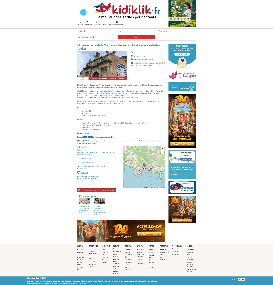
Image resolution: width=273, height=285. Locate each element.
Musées (151, 252)
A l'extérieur (175, 251)
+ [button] (162, 148)
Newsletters (88, 24)
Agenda (80, 24)
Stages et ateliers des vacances (140, 254)
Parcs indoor (117, 251)
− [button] (162, 152)
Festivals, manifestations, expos (93, 254)
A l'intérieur (175, 254)
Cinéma (91, 249)
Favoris (104, 24)
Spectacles (93, 246)
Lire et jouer (92, 261)
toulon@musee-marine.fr (89, 162)
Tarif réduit (85, 113)
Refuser (241, 279)
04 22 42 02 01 (88, 137)
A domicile (175, 249)
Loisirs (116, 246)
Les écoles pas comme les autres (190, 264)
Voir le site (84, 173)
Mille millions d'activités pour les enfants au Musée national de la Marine (99, 210)
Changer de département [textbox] (115, 24)
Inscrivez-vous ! (182, 54)
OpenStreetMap (154, 187)
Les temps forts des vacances (140, 261)
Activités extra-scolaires (116, 261)
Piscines (116, 249)
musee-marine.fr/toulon (105, 137)
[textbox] (136, 31)
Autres (104, 262)
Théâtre (91, 258)
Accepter (233, 279)
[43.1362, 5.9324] (144, 165)
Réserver (114, 78)
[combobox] (116, 22)
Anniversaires (177, 246)
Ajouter (123, 78)
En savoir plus (82, 283)
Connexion (97, 24)
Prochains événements (99, 78)
